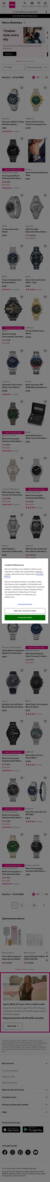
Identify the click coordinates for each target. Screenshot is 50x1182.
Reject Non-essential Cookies (25, 611)
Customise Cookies (25, 604)
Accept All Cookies (25, 617)
